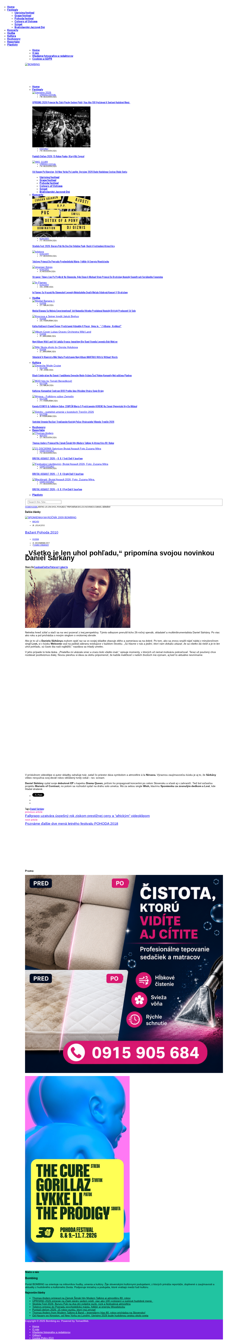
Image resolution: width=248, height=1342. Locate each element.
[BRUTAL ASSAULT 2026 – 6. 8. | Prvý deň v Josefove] (63, 479)
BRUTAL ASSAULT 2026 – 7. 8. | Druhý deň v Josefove (58, 474)
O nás (35, 53)
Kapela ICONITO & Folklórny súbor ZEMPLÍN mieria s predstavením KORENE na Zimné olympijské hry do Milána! (84, 406)
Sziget (18, 24)
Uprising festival (24, 12)
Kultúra (11, 36)
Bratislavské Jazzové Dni (30, 27)
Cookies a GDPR (42, 58)
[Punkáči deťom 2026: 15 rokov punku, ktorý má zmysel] (61, 146)
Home (11, 6)
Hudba (11, 33)
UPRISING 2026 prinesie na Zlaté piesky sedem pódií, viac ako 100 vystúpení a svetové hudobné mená (81, 102)
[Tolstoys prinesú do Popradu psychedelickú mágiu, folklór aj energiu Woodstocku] (38, 251)
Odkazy (36, 1335)
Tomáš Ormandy (41, 545)
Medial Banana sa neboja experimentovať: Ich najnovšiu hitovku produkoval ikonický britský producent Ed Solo (84, 310)
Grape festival (23, 15)
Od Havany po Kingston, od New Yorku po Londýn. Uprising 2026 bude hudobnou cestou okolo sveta (79, 171)
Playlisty (12, 44)
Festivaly (12, 9)
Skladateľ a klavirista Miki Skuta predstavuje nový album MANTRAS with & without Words (75, 357)
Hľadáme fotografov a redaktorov (52, 56)
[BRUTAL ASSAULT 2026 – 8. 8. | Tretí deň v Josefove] (66, 448)
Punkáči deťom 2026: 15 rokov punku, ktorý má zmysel (58, 156)
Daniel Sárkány (37, 809)
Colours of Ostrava (26, 21)
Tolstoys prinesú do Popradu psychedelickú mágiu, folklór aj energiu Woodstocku (70, 261)
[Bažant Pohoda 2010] (50, 517)
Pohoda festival (24, 18)
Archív (35, 522)
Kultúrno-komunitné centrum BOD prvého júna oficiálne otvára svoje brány (67, 391)
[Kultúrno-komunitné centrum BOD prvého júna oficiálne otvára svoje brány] (52, 381)
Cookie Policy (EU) (43, 1338)
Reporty (43, 436)
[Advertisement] (91, 74)
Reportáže (13, 41)
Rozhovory (13, 38)
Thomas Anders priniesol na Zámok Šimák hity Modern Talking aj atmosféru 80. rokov (73, 443)
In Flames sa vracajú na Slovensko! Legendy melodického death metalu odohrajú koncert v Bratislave (80, 292)
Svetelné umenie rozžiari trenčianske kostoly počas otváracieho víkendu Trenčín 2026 (73, 421)
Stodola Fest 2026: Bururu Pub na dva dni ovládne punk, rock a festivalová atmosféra (73, 246)
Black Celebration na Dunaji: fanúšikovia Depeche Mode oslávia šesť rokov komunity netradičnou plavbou (82, 375)
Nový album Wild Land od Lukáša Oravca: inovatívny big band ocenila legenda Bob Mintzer (75, 341)
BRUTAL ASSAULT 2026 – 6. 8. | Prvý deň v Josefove (57, 489)
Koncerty (12, 30)
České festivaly (47, 451)
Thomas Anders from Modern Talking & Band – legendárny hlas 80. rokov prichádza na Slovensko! (88, 1312)
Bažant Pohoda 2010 (41, 532)
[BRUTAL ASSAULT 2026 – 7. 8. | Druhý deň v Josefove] (70, 464)
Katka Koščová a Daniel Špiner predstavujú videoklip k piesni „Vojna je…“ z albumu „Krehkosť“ (77, 326)
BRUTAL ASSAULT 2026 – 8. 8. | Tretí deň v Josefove (57, 458)
